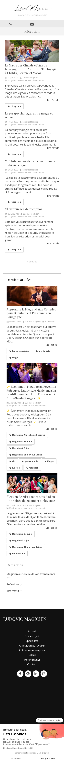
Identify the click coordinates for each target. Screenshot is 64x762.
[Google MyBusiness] (28, 673)
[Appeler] (10, 23)
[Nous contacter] (32, 23)
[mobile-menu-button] (53, 24)
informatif (13, 591)
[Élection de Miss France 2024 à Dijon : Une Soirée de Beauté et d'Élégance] (32, 483)
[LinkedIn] (36, 673)
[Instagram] (44, 673)
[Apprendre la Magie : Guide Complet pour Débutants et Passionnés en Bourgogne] (32, 296)
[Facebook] (20, 673)
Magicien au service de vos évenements (31, 574)
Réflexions (13, 584)
